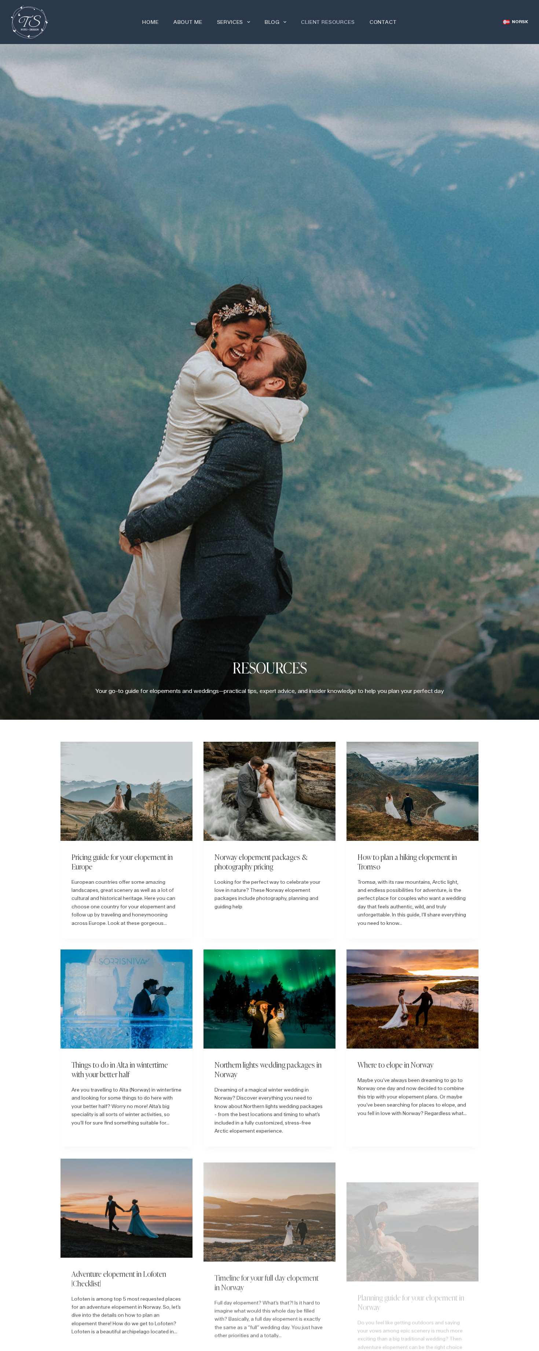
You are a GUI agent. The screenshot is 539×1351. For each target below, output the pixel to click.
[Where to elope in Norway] (412, 999)
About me (187, 22)
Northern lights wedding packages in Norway (268, 1069)
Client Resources (328, 22)
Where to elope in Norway (395, 1064)
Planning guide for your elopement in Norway (411, 1277)
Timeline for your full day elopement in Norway (266, 1277)
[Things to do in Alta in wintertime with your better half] (126, 999)
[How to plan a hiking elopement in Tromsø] (412, 791)
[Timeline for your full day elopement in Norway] (269, 1207)
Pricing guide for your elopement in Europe (122, 861)
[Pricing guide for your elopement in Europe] (126, 791)
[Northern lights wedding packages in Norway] (269, 999)
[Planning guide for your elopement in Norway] (412, 1207)
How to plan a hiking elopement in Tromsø (407, 861)
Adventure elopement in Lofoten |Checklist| (119, 1277)
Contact (383, 22)
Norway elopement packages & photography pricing (261, 861)
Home (150, 22)
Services (230, 22)
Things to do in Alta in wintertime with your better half (120, 1069)
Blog (272, 22)
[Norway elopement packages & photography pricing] (269, 791)
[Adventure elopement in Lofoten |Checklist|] (126, 1207)
